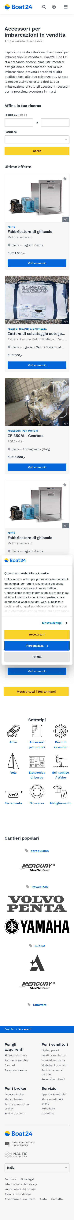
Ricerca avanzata (16, 1055)
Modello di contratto (55, 1065)
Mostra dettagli (52, 623)
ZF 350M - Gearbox (25, 435)
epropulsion (39, 851)
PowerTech (39, 887)
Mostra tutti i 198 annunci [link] (36, 691)
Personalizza (34, 645)
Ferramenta (13, 803)
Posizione (11, 131)
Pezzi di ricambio (60, 744)
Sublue (39, 946)
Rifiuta (37, 656)
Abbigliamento (61, 803)
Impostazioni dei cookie (20, 1189)
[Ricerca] (45, 6)
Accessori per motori (37, 744)
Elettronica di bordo (37, 775)
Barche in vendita (16, 1060)
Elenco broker (14, 1099)
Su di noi (10, 1179)
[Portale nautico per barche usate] (18, 6)
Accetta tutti (37, 634)
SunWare (39, 1005)
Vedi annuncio (37, 263)
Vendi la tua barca (54, 1055)
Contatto (57, 1198)
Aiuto (43, 1198)
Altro (13, 742)
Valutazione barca (53, 1060)
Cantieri (10, 1065)
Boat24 (9, 1029)
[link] (37, 222)
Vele (13, 772)
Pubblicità (48, 1108)
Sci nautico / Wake (60, 775)
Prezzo (16, 114)
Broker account (15, 1113)
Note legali (28, 1179)
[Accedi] (55, 6)
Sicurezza (37, 803)
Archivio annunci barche (53, 1072)
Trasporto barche (16, 1070)
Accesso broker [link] (14, 1094)
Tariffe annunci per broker (17, 1106)
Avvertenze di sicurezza (20, 1198)
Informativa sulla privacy (21, 1184)
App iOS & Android (54, 1094)
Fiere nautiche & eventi (52, 1101)
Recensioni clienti (53, 1079)
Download (48, 1113)
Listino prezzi (50, 1050)
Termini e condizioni (18, 1194)
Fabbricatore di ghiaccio (30, 231)
